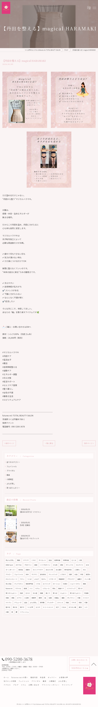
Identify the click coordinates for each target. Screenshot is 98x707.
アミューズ (17, 602)
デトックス (69, 565)
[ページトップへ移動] (93, 664)
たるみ (64, 607)
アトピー (8, 574)
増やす (22, 607)
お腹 (7, 612)
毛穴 (57, 607)
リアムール (46, 588)
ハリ (31, 588)
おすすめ (19, 565)
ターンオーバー (11, 570)
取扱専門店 (29, 584)
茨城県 (86, 593)
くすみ (38, 584)
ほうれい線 (72, 607)
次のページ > (89, 443)
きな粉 (55, 565)
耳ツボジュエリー (11, 593)
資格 (12, 598)
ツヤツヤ (26, 560)
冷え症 (35, 593)
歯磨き (79, 579)
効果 (21, 593)
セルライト (79, 565)
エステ (38, 607)
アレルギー (50, 602)
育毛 (53, 588)
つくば (29, 579)
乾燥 (25, 588)
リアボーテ (52, 579)
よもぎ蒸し (11, 483)
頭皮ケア (61, 588)
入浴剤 (26, 598)
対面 (78, 598)
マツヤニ (34, 574)
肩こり (48, 593)
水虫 (76, 574)
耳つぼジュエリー (13, 488)
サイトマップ (67, 685)
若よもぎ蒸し (10, 560)
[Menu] (94, 7)
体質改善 (66, 560)
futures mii (9, 588)
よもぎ (36, 579)
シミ (86, 607)
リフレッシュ (24, 612)
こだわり (63, 574)
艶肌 (18, 560)
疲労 (80, 607)
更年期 (42, 602)
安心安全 (8, 584)
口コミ (28, 593)
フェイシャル (12, 466)
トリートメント (48, 607)
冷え (84, 570)
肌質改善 (57, 560)
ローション (56, 584)
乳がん (44, 579)
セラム (37, 588)
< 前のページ (9, 443)
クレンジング (53, 574)
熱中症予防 (68, 570)
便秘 (61, 565)
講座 (63, 598)
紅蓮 (50, 598)
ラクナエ (18, 588)
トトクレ (8, 602)
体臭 (80, 602)
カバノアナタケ (38, 570)
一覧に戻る (49, 443)
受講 (7, 598)
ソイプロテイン (45, 565)
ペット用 (87, 579)
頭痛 (41, 593)
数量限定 (62, 579)
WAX (27, 574)
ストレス (60, 602)
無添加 (21, 570)
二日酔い (77, 570)
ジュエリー (63, 593)
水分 (87, 565)
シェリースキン (75, 584)
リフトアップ (71, 588)
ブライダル (11, 470)
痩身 (8, 475)
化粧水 (65, 584)
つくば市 (30, 607)
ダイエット (42, 560)
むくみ (74, 560)
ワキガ (74, 602)
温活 (25, 602)
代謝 (85, 602)
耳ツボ (80, 588)
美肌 (84, 584)
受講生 (56, 598)
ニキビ (34, 560)
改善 (67, 602)
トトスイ (86, 598)
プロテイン (28, 565)
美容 (35, 565)
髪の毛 (8, 607)
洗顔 (70, 574)
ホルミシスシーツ (11, 579)
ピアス (19, 598)
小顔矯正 (10, 479)
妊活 (50, 560)
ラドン (22, 579)
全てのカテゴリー (13, 462)
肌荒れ (88, 574)
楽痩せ (28, 570)
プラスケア (71, 579)
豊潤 (40, 598)
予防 (81, 574)
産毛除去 (43, 574)
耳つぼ (55, 593)
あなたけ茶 (49, 570)
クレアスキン (18, 584)
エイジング (46, 584)
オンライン (71, 598)
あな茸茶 (59, 570)
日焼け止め (9, 565)
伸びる (15, 607)
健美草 (34, 598)
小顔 (80, 560)
